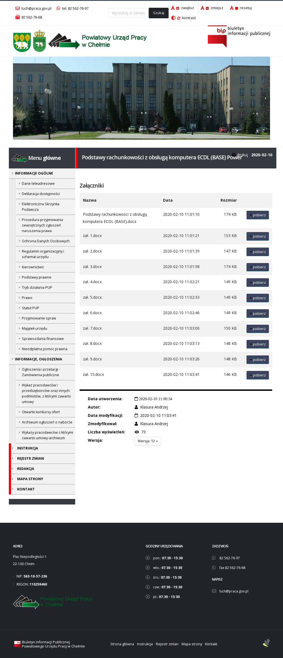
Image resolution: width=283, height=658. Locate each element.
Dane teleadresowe (38, 183)
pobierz (259, 214)
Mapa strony (192, 644)
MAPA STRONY (30, 479)
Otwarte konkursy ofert (41, 412)
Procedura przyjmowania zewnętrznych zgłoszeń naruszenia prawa (42, 225)
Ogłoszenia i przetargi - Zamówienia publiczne (41, 372)
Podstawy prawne (36, 277)
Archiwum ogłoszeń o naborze (47, 422)
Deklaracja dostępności (41, 193)
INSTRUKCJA (27, 448)
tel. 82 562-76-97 (74, 8)
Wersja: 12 (147, 440)
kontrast (188, 17)
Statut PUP (30, 308)
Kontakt (211, 644)
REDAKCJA (25, 468)
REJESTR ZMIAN (30, 458)
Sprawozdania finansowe (43, 338)
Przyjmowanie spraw (39, 318)
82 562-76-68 (31, 17)
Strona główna (122, 644)
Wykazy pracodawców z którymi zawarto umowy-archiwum (47, 435)
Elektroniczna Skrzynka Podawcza (40, 207)
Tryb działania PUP (37, 287)
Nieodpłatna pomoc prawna (44, 349)
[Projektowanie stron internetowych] (266, 644)
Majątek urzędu (34, 328)
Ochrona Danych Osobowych (46, 241)
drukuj (242, 154)
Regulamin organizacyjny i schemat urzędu (43, 254)
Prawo (27, 297)
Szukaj (158, 12)
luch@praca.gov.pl (36, 8)
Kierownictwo (33, 267)
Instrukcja (145, 644)
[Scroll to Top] (273, 652)
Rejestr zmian (167, 644)
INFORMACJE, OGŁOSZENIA (38, 359)
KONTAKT (26, 489)
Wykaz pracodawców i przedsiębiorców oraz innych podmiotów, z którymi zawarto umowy (46, 393)
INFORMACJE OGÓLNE (34, 173)
